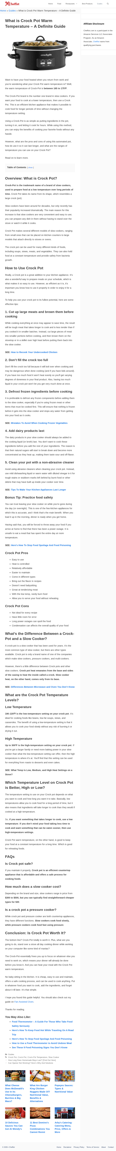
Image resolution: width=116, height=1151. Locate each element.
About (103, 1147)
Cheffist (96, 42)
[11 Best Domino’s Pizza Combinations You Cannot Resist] (40, 1116)
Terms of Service (93, 1147)
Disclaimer (67, 1147)
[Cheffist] (12, 3)
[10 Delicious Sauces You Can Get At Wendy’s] (15, 1116)
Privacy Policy (79, 1147)
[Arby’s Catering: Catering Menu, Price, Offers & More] (65, 1116)
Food (59, 4)
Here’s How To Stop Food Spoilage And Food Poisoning (41, 545)
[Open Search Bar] (108, 3)
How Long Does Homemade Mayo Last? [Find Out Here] (32, 1060)
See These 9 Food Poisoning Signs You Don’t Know (39, 1047)
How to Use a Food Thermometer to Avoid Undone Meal (42, 1043)
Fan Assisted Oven (23, 1002)
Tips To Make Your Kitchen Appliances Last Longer (38, 489)
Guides (99, 4)
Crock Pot (12, 1057)
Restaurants (70, 4)
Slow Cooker (53, 1057)
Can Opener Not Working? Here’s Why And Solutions (30, 1063)
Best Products (87, 4)
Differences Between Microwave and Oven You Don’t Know (43, 687)
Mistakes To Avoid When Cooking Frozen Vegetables (39, 423)
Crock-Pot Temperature (37, 1057)
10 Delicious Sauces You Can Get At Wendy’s (14, 1125)
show (30, 167)
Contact (111, 1147)
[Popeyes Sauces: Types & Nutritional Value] (65, 1079)
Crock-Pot (22, 1057)
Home (50, 4)
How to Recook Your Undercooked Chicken (34, 352)
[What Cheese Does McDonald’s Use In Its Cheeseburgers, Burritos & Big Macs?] (15, 1079)
